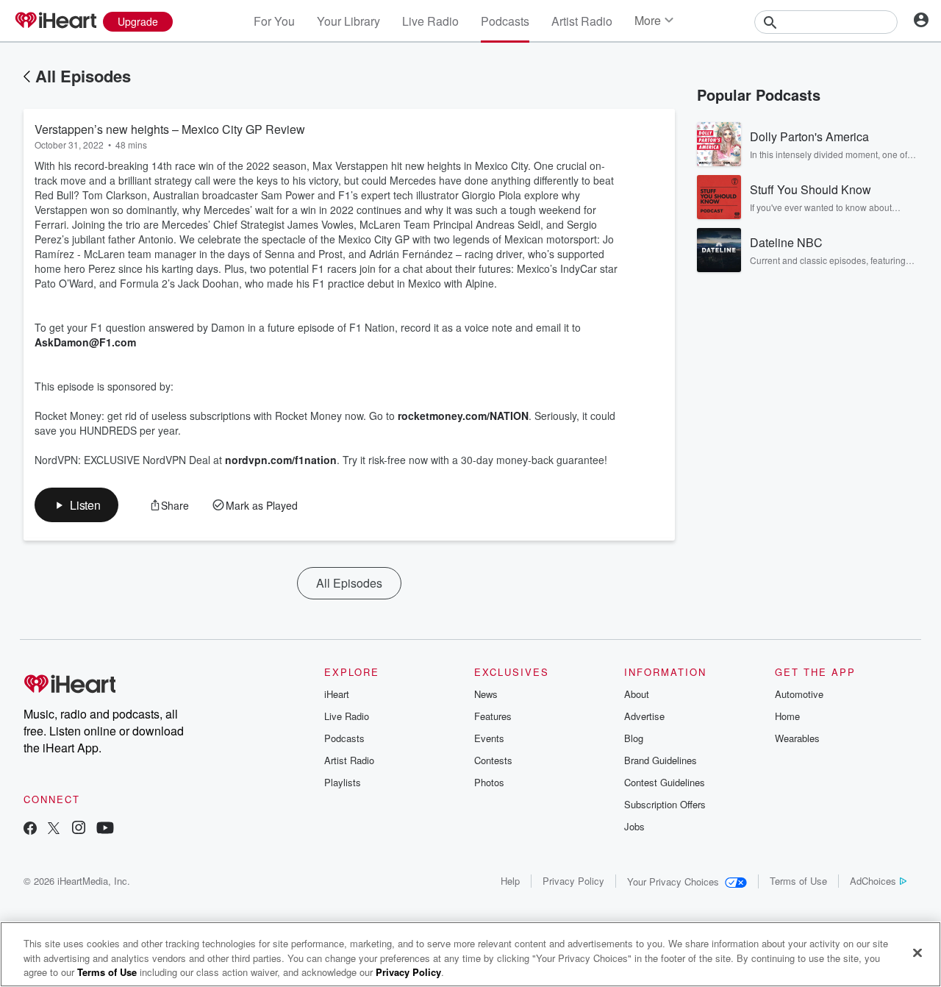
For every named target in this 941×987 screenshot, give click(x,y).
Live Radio (430, 21)
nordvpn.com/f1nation (281, 459)
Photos (489, 782)
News (486, 694)
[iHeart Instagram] (78, 829)
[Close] (917, 952)
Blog (633, 738)
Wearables (797, 738)
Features (493, 716)
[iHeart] (55, 21)
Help (510, 881)
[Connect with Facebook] (30, 829)
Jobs (634, 826)
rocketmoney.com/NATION (463, 415)
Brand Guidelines (660, 760)
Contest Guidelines (664, 782)
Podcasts (505, 21)
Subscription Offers (665, 804)
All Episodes (83, 76)
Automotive (799, 694)
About (636, 694)
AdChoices (873, 881)
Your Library (348, 21)
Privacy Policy (573, 881)
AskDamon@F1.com (85, 342)
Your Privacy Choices (673, 881)
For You (274, 21)
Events (489, 738)
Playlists (342, 782)
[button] (76, 505)
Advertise (644, 716)
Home (787, 716)
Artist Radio (581, 21)
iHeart (336, 694)
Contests (493, 760)
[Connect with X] (54, 829)
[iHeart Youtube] (105, 829)
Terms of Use (798, 881)
